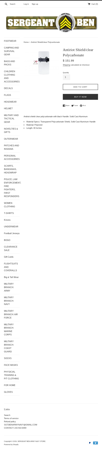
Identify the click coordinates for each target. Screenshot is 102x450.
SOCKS (8, 358)
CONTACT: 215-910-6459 (15, 428)
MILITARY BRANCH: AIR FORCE (11, 314)
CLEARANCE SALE (10, 248)
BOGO (7, 240)
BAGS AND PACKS (9, 63)
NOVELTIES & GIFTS (11, 130)
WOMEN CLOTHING (9, 205)
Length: (29, 128)
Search (7, 415)
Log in (26, 4)
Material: (30, 125)
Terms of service (11, 418)
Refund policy (10, 421)
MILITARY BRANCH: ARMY (9, 287)
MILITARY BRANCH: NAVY (9, 300)
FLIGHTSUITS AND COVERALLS (11, 267)
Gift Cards (8, 257)
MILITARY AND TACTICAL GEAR (11, 118)
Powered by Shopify (11, 444)
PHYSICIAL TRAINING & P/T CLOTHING (11, 375)
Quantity (66, 73)
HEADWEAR (10, 102)
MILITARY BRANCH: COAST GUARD (9, 346)
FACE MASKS (11, 365)
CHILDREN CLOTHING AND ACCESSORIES (12, 76)
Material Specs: (33, 122)
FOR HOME (9, 385)
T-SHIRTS (9, 213)
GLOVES (8, 392)
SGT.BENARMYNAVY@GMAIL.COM (20, 425)
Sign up (35, 4)
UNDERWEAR (11, 226)
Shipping (66, 65)
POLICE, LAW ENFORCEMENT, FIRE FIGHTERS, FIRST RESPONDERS (12, 187)
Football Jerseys (12, 233)
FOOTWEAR (10, 41)
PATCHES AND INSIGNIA (11, 147)
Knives (7, 220)
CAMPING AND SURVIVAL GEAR (11, 51)
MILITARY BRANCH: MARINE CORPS (9, 329)
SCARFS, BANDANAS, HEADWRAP (10, 169)
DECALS (8, 88)
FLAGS (7, 95)
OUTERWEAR (11, 139)
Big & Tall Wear (11, 277)
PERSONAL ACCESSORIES (12, 157)
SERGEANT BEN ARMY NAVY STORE (31, 441)
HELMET (8, 108)
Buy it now (80, 97)
